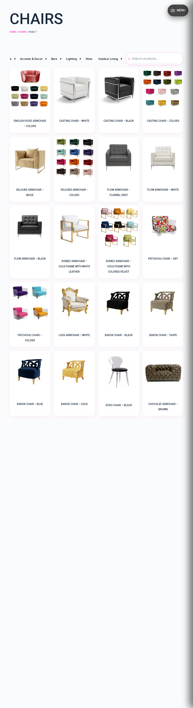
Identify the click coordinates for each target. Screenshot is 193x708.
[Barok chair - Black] (119, 303)
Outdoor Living (108, 58)
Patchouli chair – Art (163, 258)
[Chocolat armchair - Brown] (163, 371)
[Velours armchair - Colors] (74, 157)
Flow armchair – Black (30, 258)
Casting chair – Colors (163, 120)
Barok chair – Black (119, 335)
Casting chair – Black (118, 120)
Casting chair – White (74, 120)
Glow (89, 58)
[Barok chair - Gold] (74, 371)
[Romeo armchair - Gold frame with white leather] (74, 227)
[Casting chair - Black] (119, 88)
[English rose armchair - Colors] (30, 88)
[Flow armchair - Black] (30, 226)
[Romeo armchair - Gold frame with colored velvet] (119, 227)
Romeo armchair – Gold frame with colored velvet (118, 266)
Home (13, 32)
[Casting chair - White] (74, 88)
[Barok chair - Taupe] (163, 303)
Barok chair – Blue (30, 404)
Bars (54, 58)
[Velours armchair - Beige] (30, 157)
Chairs (22, 32)
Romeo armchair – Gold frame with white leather (74, 266)
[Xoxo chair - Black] (119, 372)
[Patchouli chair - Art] (163, 226)
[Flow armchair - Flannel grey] (119, 157)
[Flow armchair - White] (163, 157)
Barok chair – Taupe (163, 335)
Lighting (71, 58)
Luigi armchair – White (74, 335)
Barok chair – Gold (74, 404)
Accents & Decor (31, 58)
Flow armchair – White (163, 189)
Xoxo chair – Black (119, 405)
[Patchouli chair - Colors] (30, 303)
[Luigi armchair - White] (74, 303)
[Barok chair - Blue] (30, 371)
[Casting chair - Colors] (163, 88)
